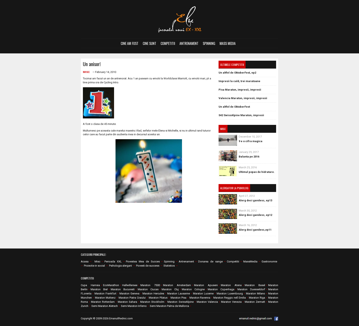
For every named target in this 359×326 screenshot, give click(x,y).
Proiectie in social (94, 265)
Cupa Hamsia (90, 285)
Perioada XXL (113, 261)
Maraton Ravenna (199, 297)
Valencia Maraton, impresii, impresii (243, 98)
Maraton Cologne (193, 289)
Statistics (169, 265)
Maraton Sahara (127, 301)
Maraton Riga (257, 297)
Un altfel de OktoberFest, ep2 (237, 72)
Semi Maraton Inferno (134, 306)
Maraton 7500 (150, 285)
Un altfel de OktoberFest (234, 106)
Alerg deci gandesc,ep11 (255, 229)
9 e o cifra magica (250, 141)
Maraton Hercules (153, 293)
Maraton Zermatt (255, 301)
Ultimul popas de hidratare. (257, 171)
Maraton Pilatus (158, 297)
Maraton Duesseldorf (251, 289)
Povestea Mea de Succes (143, 261)
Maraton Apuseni (206, 285)
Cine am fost (129, 43)
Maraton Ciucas (148, 289)
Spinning (209, 43)
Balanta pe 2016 (249, 156)
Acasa (85, 261)
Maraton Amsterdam (177, 285)
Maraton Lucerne (203, 293)
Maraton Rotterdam (103, 301)
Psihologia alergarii (120, 265)
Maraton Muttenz (105, 297)
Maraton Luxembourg (230, 293)
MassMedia (250, 261)
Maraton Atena (231, 285)
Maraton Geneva (129, 293)
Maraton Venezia (231, 301)
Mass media (228, 43)
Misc (86, 72)
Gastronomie (269, 261)
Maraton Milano (255, 293)
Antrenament (189, 43)
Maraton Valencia (207, 301)
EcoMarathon (111, 285)
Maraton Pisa (178, 297)
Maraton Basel (255, 285)
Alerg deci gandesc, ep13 (255, 200)
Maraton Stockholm (152, 301)
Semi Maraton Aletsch (104, 306)
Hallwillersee (129, 285)
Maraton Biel (99, 289)
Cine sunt (149, 43)
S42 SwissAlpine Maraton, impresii (241, 115)
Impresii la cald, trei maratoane (239, 81)
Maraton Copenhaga (221, 289)
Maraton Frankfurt (105, 293)
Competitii (168, 43)
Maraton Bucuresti (123, 289)
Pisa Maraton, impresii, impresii (240, 89)
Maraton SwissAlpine (180, 301)
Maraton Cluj (170, 289)
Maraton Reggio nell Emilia (229, 297)
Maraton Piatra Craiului (132, 297)
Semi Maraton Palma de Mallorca (169, 306)
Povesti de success (147, 265)
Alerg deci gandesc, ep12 (255, 215)
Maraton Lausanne (178, 293)
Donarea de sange (210, 261)
